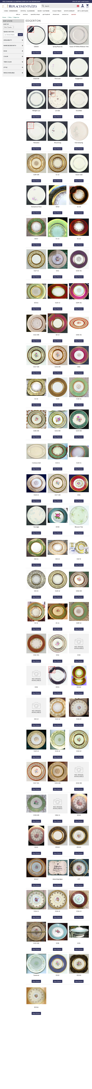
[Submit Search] (43, 6)
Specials (73, 14)
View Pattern (36, 52)
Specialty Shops (35, 14)
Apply (20, 34)
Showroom (56, 14)
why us (18, 14)
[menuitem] (10, 11)
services (25, 14)
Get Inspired (46, 14)
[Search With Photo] (78, 6)
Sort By (6, 24)
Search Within (9, 31)
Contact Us (65, 14)
